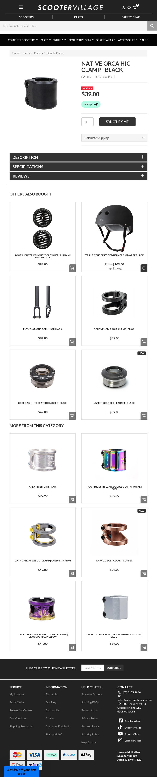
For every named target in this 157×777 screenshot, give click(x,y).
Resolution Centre (21, 710)
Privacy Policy (89, 718)
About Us (51, 694)
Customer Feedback (58, 726)
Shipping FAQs (90, 702)
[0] (135, 7)
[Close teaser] (40, 765)
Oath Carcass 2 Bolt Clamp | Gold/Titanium (43, 560)
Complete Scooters (21, 40)
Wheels (58, 40)
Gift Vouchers (18, 718)
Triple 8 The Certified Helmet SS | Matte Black (114, 255)
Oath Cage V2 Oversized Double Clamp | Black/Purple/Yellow (42, 635)
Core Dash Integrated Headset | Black (42, 402)
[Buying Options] (144, 268)
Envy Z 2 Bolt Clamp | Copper (114, 560)
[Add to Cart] (72, 268)
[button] (114, 138)
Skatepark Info (54, 734)
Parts (44, 40)
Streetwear (104, 40)
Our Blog (51, 702)
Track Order (17, 702)
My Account (17, 694)
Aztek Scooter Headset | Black (114, 402)
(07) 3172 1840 (131, 692)
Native (86, 76)
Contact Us (52, 710)
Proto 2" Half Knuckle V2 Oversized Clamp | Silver (114, 635)
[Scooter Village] (70, 7)
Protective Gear (80, 40)
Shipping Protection (22, 726)
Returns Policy (90, 726)
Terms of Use (89, 710)
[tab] (78, 157)
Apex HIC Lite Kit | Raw (42, 486)
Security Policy (90, 734)
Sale (143, 40)
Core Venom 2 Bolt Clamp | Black (114, 329)
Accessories (126, 40)
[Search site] (152, 26)
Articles (50, 718)
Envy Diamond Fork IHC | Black (42, 329)
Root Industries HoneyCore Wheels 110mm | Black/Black (43, 256)
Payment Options (92, 694)
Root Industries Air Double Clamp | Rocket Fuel (114, 487)
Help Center (88, 742)
